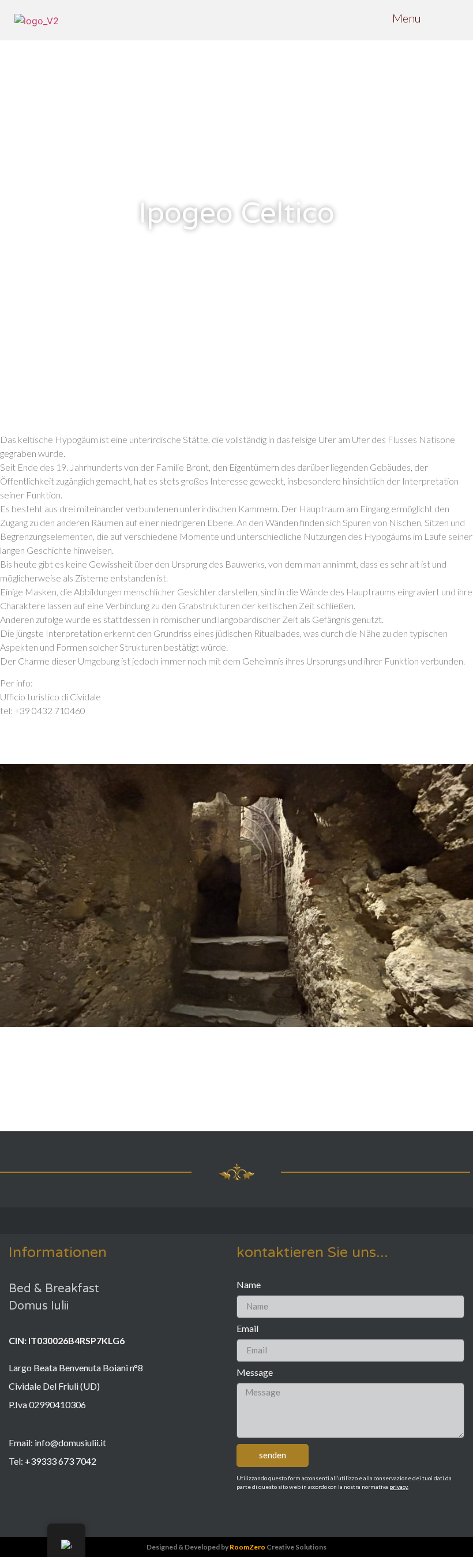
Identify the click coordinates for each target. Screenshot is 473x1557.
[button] (11, 897)
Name (248, 1285)
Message (254, 1373)
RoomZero (247, 1547)
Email (247, 1329)
